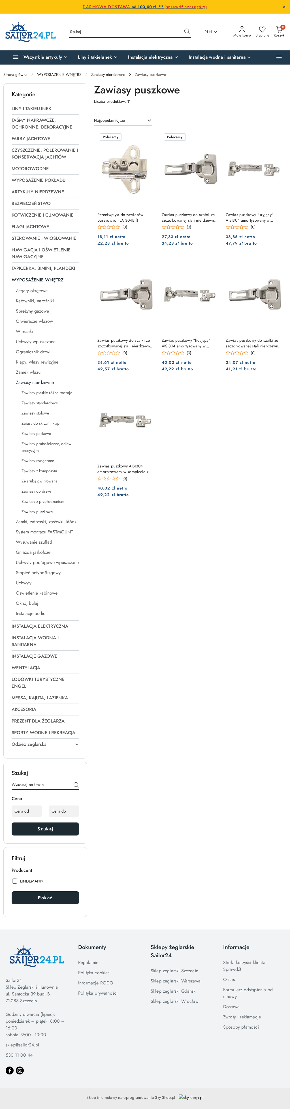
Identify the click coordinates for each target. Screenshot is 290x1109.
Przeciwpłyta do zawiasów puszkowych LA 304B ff (120, 217)
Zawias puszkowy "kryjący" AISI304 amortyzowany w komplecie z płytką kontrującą (251, 217)
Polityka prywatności (98, 993)
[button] (279, 57)
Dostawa (231, 1006)
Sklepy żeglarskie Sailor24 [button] (172, 951)
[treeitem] (45, 108)
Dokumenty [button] (92, 947)
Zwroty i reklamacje (242, 1017)
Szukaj (45, 829)
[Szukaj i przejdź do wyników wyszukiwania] (187, 32)
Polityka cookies (94, 972)
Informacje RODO (95, 983)
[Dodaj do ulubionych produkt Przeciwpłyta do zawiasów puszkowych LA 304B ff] (148, 137)
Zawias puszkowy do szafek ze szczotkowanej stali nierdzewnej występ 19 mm (190, 217)
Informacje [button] (236, 947)
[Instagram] (20, 1070)
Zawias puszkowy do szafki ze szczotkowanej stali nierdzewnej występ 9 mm (125, 343)
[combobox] (123, 120)
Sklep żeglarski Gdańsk (173, 991)
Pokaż (45, 897)
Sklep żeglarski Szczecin (174, 970)
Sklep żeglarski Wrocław (175, 1001)
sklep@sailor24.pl (22, 1045)
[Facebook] (10, 1070)
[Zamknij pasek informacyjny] (284, 6)
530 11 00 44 (19, 1055)
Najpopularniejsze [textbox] (109, 120)
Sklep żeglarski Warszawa (176, 981)
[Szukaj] (76, 785)
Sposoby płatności (241, 1027)
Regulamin (88, 962)
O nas (229, 979)
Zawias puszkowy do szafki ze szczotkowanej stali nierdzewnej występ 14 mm (254, 343)
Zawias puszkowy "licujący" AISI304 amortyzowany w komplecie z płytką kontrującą (187, 343)
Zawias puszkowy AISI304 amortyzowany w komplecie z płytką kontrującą (122, 469)
